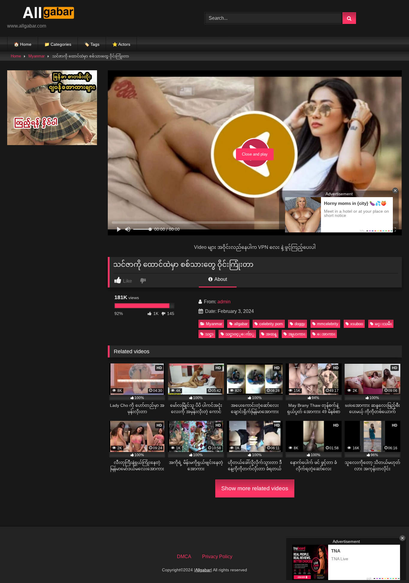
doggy (300, 324)
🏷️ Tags (91, 44)
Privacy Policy (217, 556)
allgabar (241, 324)
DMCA (184, 556)
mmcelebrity (327, 324)
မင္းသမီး (383, 324)
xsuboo (356, 324)
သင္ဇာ (209, 334)
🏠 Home (22, 44)
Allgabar (203, 569)
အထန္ (271, 334)
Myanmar (36, 56)
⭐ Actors (121, 44)
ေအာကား (326, 334)
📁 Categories (57, 44)
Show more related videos (254, 488)
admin (224, 301)
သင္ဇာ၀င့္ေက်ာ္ (239, 334)
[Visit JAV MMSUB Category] (52, 143)
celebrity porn (271, 324)
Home (16, 56)
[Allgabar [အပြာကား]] (52, 13)
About (220, 279)
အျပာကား (296, 334)
